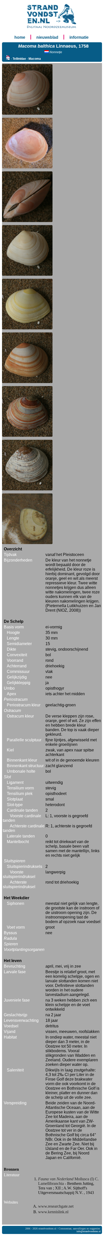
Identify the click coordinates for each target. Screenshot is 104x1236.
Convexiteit (17, 655)
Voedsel (11, 1026)
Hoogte (13, 632)
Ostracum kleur (20, 716)
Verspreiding (15, 1103)
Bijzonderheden (18, 560)
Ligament (15, 782)
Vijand (9, 1031)
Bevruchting (14, 966)
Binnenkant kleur (22, 760)
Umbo (9, 688)
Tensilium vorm (20, 788)
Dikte (11, 649)
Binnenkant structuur (25, 766)
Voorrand (15, 660)
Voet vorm (16, 927)
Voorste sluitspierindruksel (19, 874)
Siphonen (15, 903)
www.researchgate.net (55, 1206)
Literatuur (11, 1175)
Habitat (10, 1037)
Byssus (10, 933)
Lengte (13, 638)
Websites (11, 1202)
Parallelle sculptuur (24, 740)
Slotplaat (15, 799)
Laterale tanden (21, 836)
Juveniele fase (17, 1000)
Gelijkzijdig (17, 677)
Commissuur (18, 671)
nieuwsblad (47, 37)
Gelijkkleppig (18, 683)
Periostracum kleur (23, 705)
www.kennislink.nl (53, 1212)
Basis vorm (14, 627)
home (19, 37)
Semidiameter (19, 644)
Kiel (10, 750)
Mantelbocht (18, 842)
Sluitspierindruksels (24, 866)
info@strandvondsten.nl (88, 1231)
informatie (79, 37)
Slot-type (15, 805)
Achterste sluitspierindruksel (19, 884)
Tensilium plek (20, 793)
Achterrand (17, 666)
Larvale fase (15, 972)
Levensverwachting (21, 1020)
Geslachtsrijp (15, 1015)
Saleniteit (15, 1070)
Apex (11, 694)
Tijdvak (10, 554)
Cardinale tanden (22, 810)
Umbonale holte (21, 771)
